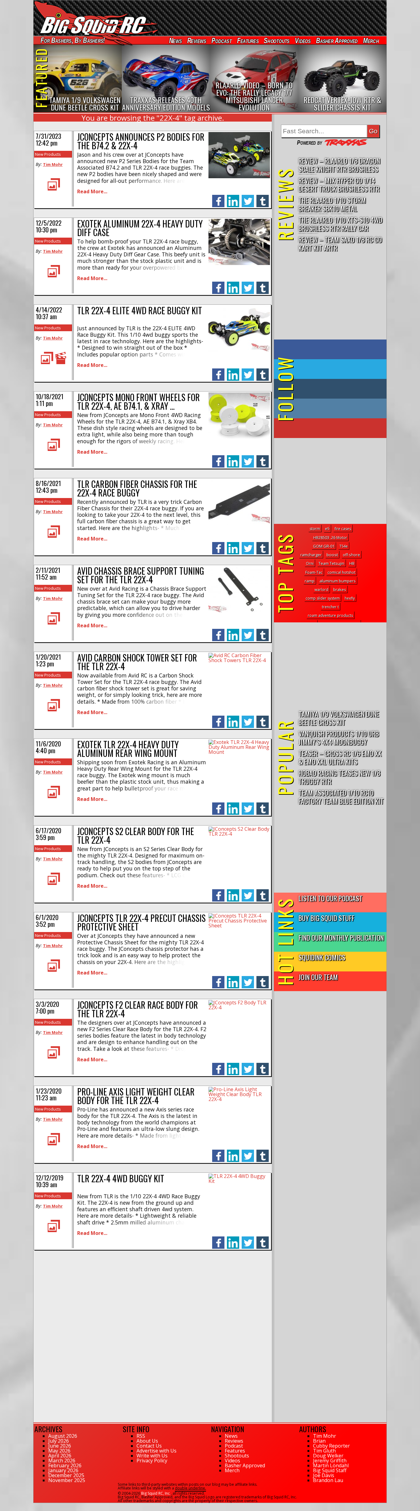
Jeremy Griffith (330, 1460)
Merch (371, 40)
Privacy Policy (152, 1460)
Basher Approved (337, 40)
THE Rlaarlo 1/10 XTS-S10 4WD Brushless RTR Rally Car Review (340, 224)
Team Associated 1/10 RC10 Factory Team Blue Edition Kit (341, 796)
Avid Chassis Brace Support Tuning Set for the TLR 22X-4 (140, 575)
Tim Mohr (53, 164)
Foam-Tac (314, 572)
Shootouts (276, 40)
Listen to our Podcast (331, 898)
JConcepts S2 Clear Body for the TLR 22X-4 (135, 835)
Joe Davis (323, 1475)
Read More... (92, 191)
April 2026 (59, 1455)
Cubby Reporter (331, 1445)
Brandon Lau (328, 1480)
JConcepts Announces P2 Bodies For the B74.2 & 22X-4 (140, 141)
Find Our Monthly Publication (341, 937)
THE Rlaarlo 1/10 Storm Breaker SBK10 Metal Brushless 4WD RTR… (332, 204)
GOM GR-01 (324, 546)
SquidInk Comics (322, 957)
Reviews (196, 40)
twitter (248, 198)
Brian (319, 1440)
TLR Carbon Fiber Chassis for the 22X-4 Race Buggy (137, 488)
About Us (147, 1440)
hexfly (350, 598)
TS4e (343, 546)
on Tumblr (338, 389)
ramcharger (311, 554)
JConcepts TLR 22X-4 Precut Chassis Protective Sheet (141, 922)
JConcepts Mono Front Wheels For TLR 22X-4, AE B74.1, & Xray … (138, 401)
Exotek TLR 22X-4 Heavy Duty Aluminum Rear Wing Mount (128, 748)
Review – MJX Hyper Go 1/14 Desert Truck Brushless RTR (339, 184)
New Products (48, 154)
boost (332, 554)
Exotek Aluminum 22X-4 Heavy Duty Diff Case (140, 228)
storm (315, 528)
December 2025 (66, 1475)
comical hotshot (341, 572)
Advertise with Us (156, 1450)
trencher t (330, 606)
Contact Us (149, 1445)
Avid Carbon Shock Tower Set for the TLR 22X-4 (137, 662)
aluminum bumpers (337, 581)
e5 (327, 528)
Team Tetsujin (331, 563)
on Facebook (331, 349)
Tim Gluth (324, 1450)
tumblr (262, 198)
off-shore (351, 554)
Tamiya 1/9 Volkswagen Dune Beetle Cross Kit (339, 718)
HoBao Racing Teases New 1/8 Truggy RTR (339, 777)
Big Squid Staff (330, 1470)
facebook (218, 198)
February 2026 (64, 1465)
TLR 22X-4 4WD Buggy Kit (120, 1178)
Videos (303, 40)
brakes (339, 589)
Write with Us (152, 1455)
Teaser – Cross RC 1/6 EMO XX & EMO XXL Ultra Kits (340, 757)
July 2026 (58, 1440)
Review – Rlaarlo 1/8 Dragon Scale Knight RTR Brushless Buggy (339, 165)
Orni (310, 563)
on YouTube (335, 428)
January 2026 (63, 1470)
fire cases (343, 528)
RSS (141, 1436)
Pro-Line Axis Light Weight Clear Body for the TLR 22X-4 (136, 1096)
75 (36, 1506)
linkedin (233, 198)
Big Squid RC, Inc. (156, 1493)
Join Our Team (318, 977)
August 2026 (62, 1436)
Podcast (222, 40)
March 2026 (61, 1460)
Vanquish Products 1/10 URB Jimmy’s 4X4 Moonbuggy (339, 737)
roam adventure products (330, 615)
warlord (321, 589)
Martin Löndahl (331, 1465)
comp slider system (323, 598)
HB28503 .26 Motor (330, 537)
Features (247, 40)
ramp (310, 581)
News (175, 40)
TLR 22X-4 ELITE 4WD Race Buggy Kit (139, 310)
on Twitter (338, 369)
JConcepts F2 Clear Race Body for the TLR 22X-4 (137, 1009)
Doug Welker (328, 1455)
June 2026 (59, 1445)
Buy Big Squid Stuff (327, 918)
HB (352, 563)
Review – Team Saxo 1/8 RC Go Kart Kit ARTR (340, 243)
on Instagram (328, 408)
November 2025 (66, 1480)
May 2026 (59, 1450)
